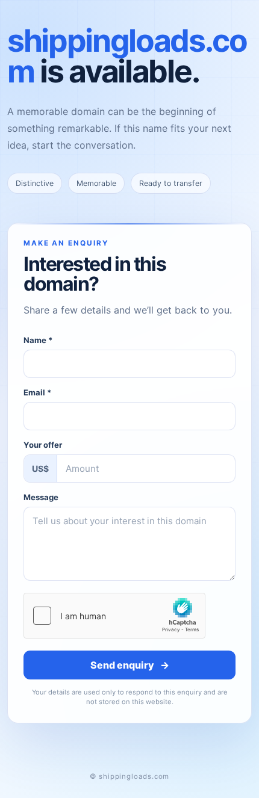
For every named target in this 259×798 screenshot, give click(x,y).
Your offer (42, 445)
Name (37, 340)
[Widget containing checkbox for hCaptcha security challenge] (114, 616)
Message (40, 497)
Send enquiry (129, 665)
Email (37, 392)
